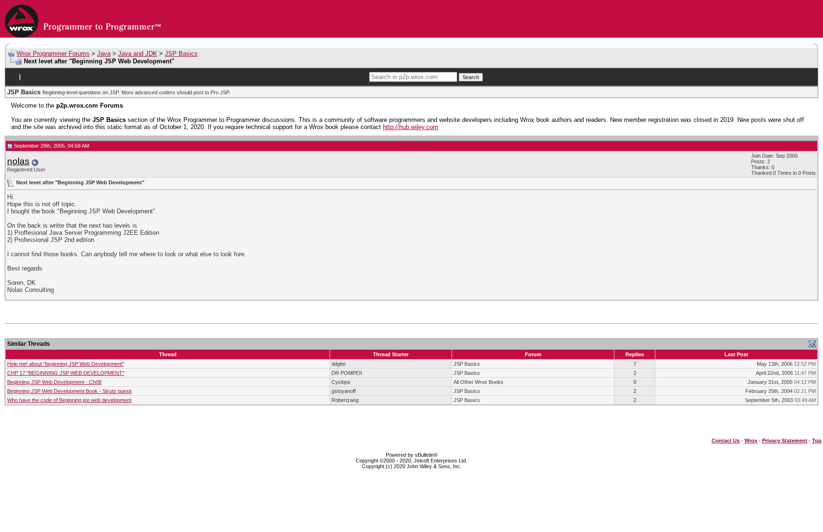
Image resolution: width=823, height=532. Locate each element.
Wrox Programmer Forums (53, 53)
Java (103, 53)
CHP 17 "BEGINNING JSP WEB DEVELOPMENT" (65, 373)
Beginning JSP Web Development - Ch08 (54, 382)
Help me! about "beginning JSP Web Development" (65, 364)
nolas (18, 161)
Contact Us (726, 440)
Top (817, 440)
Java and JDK (137, 53)
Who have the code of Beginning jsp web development (69, 400)
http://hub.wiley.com (410, 126)
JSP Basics (181, 53)
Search (470, 77)
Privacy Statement (784, 440)
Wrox (750, 440)
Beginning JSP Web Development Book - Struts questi (69, 391)
